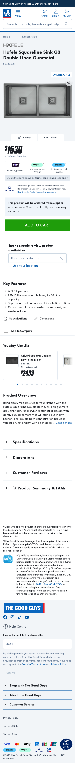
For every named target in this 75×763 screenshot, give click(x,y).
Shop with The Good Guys (28, 685)
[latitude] (39, 749)
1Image (27, 137)
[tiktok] (20, 616)
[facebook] (5, 616)
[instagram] (12, 616)
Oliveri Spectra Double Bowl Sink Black (36, 357)
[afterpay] (25, 749)
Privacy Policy (58, 664)
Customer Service (22, 704)
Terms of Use (10, 734)
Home (6, 36)
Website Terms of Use (34, 664)
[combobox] (37, 258)
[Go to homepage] (7, 13)
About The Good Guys (25, 695)
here (55, 3)
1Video (53, 137)
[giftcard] (49, 749)
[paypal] (9, 749)
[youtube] (27, 616)
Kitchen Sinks (29, 36)
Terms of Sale (10, 725)
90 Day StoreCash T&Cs (49, 584)
